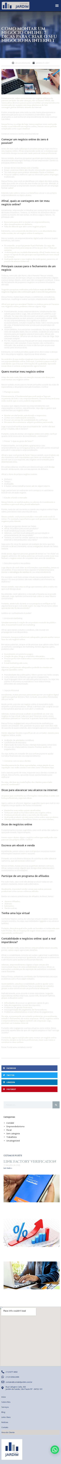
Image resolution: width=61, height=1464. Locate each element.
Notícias (4, 1422)
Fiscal (8, 1130)
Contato (4, 1427)
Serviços (5, 1407)
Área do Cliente (8, 1432)
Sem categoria (13, 1133)
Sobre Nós (5, 1402)
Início (3, 1397)
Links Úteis (6, 1417)
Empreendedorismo (15, 1126)
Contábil (10, 1123)
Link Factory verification (30, 1161)
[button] (57, 5)
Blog (3, 1412)
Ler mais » (8, 1168)
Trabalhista (11, 1137)
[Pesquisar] (56, 1104)
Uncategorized (13, 1140)
